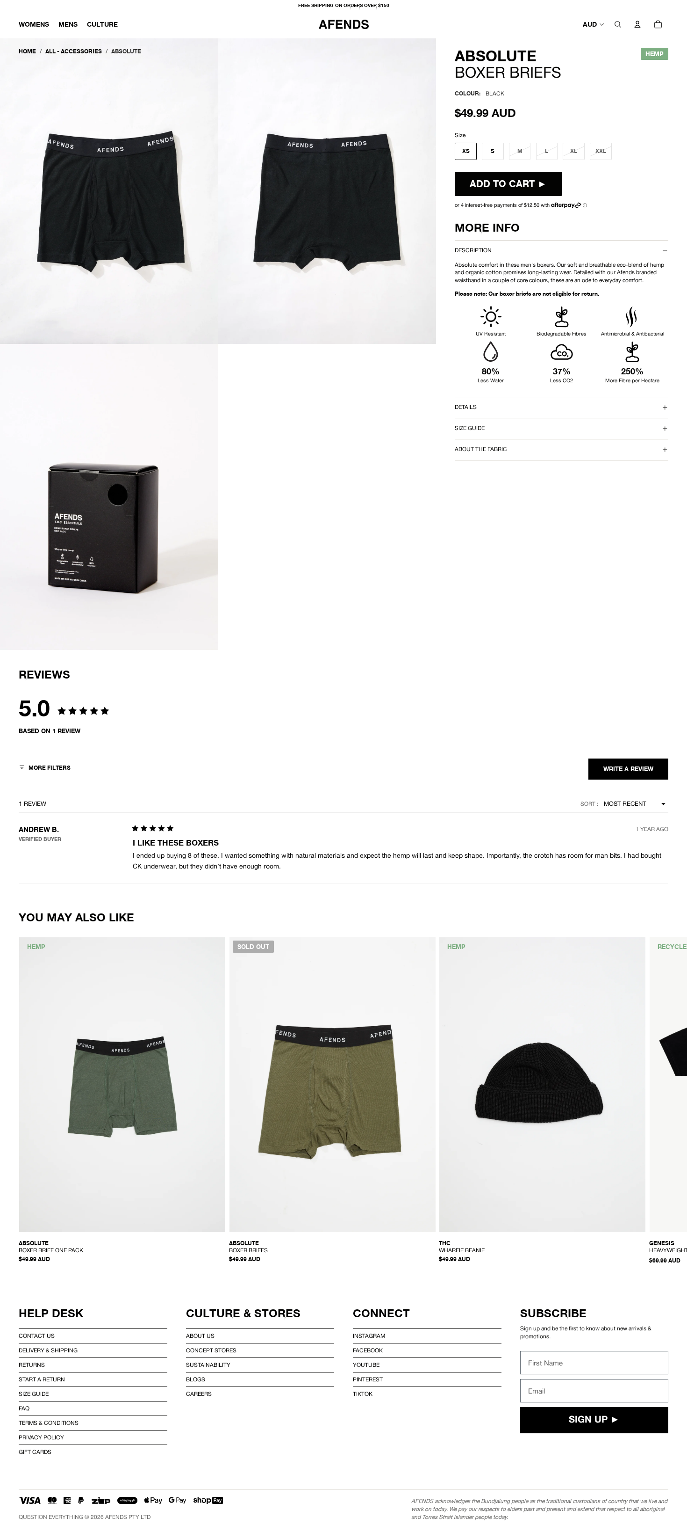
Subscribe (553, 1313)
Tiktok (362, 1394)
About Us (200, 1336)
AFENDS (116, 1517)
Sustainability (208, 1365)
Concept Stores (211, 1350)
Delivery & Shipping (48, 1350)
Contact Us (37, 1336)
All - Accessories (73, 51)
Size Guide (34, 1394)
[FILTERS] (45, 769)
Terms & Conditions (49, 1423)
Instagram (369, 1336)
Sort (588, 804)
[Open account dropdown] (637, 24)
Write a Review (628, 769)
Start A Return (42, 1379)
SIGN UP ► (594, 1420)
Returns (32, 1365)
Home (27, 51)
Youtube (366, 1365)
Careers (199, 1394)
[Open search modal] (618, 24)
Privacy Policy (41, 1437)
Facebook (368, 1350)
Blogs (195, 1379)
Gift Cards (35, 1452)
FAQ (24, 1408)
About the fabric (481, 449)
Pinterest (368, 1379)
